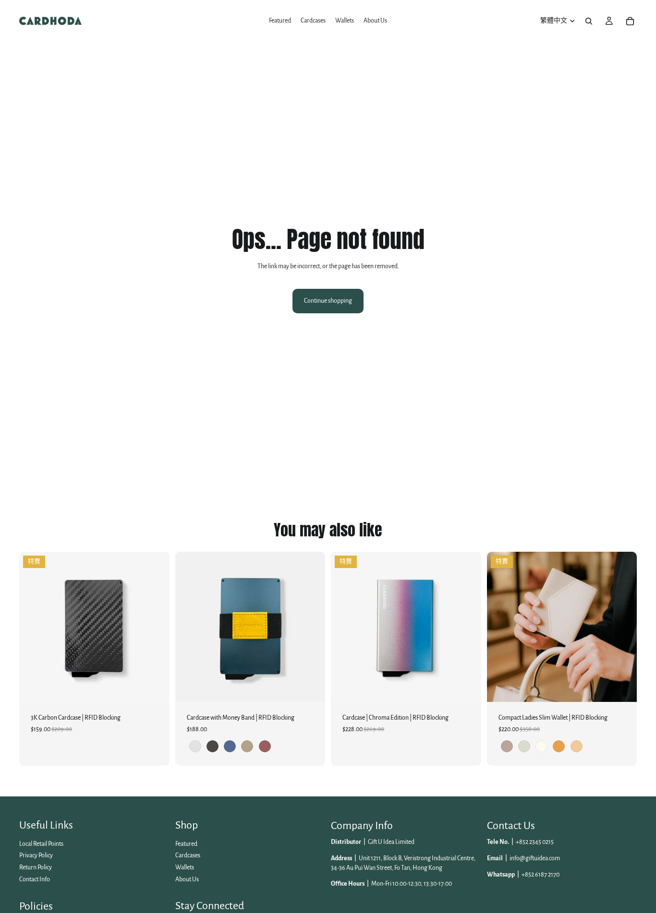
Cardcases (187, 855)
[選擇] (310, 687)
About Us (187, 879)
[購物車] (630, 21)
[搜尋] (588, 21)
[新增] (154, 687)
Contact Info (34, 879)
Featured (186, 844)
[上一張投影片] (189, 627)
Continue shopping (328, 300)
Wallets (184, 867)
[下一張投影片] (310, 627)
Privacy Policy (36, 855)
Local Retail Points (41, 844)
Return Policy (35, 867)
